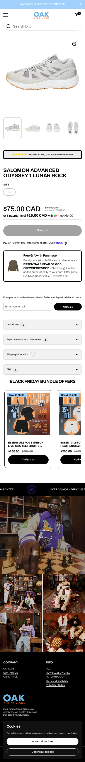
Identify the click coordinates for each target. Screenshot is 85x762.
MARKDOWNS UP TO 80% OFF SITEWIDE (42, 4)
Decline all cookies (43, 751)
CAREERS (9, 669)
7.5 (9, 192)
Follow (42, 537)
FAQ (48, 669)
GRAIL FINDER (11, 677)
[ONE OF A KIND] (41, 15)
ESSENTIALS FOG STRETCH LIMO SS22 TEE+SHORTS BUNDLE (25, 446)
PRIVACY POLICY (55, 685)
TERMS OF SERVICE (57, 681)
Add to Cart (28, 459)
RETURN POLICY (55, 677)
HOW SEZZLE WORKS (58, 673)
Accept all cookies (42, 741)
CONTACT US (10, 673)
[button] (77, 15)
